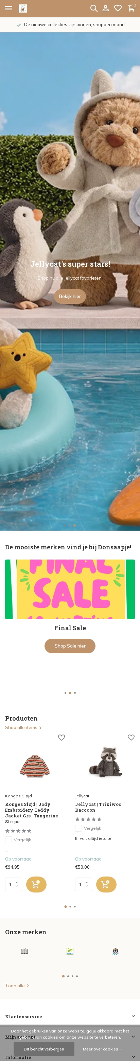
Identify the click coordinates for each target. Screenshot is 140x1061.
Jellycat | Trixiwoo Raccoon (98, 807)
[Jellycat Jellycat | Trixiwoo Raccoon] (105, 762)
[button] (65, 525)
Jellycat (82, 795)
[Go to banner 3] (70, 621)
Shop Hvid (70, 675)
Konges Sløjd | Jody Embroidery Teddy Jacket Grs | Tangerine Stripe (31, 813)
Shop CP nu (70, 296)
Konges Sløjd (18, 795)
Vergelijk (22, 839)
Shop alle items (21, 727)
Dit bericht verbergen (44, 1048)
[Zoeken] (94, 8)
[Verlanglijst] (118, 8)
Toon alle (15, 985)
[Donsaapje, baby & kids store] (30, 8)
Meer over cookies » (102, 1048)
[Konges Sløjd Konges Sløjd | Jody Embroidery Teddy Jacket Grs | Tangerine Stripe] (35, 762)
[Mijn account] (105, 8)
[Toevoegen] (36, 884)
